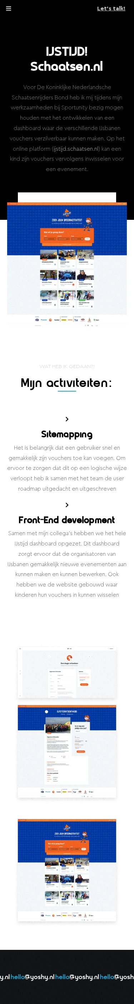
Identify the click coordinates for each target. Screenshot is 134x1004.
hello (29, 977)
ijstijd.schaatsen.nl (76, 149)
